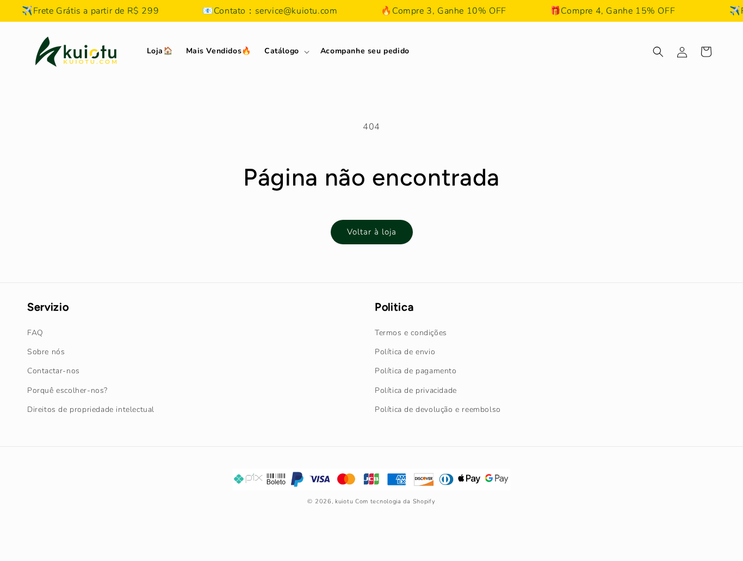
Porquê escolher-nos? (67, 390)
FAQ (35, 333)
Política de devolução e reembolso (438, 409)
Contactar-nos (53, 371)
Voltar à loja (372, 231)
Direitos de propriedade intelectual (90, 409)
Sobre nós (46, 352)
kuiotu (344, 501)
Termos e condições (411, 333)
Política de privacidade (416, 390)
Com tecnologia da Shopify (395, 501)
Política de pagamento (416, 371)
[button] (286, 51)
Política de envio (405, 352)
